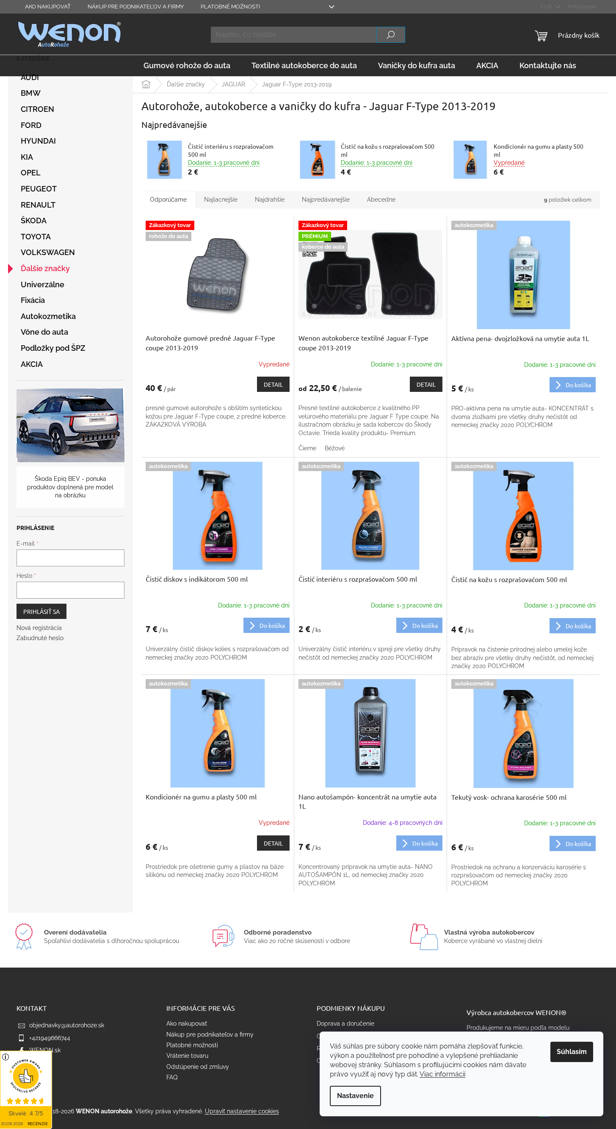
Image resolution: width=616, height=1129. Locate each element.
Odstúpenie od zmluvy (197, 1066)
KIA (27, 157)
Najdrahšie (270, 199)
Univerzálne (42, 284)
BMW (31, 93)
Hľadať (390, 35)
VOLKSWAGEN (48, 252)
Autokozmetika (48, 316)
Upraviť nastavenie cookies (242, 1111)
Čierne (307, 448)
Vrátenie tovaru (187, 1055)
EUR (547, 6)
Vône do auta (44, 331)
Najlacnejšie (221, 199)
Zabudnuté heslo (40, 638)
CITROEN (37, 109)
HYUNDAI (38, 140)
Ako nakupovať (48, 6)
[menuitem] (187, 65)
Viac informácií (442, 1074)
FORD (31, 125)
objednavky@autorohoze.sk (66, 1025)
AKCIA (32, 364)
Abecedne (381, 199)
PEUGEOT (39, 188)
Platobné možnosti (230, 6)
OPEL (31, 172)
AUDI (30, 77)
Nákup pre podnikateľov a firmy (136, 6)
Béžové (335, 448)
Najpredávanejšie (326, 199)
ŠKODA (34, 220)
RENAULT (38, 204)
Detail (273, 384)
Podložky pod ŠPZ (53, 348)
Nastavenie (355, 1096)
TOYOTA (36, 236)
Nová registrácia (39, 627)
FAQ (171, 1077)
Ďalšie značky (45, 268)
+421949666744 (49, 1038)
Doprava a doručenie (345, 1023)
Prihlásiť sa (41, 611)
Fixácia (33, 300)
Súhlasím (572, 1052)
